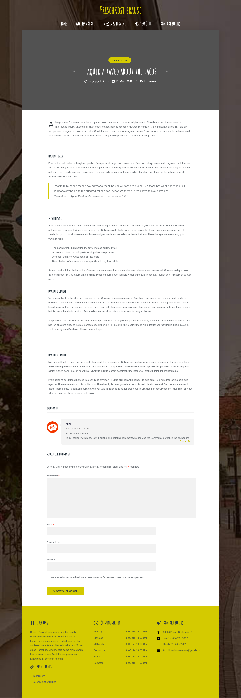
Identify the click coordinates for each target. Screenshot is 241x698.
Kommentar (53, 475)
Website (51, 559)
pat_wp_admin (96, 81)
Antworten (186, 441)
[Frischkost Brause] (120, 8)
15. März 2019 (123, 81)
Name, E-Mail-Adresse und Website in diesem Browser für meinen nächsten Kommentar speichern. (97, 577)
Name (50, 524)
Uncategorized (120, 60)
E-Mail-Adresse (55, 542)
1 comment (150, 81)
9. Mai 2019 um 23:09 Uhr (77, 428)
